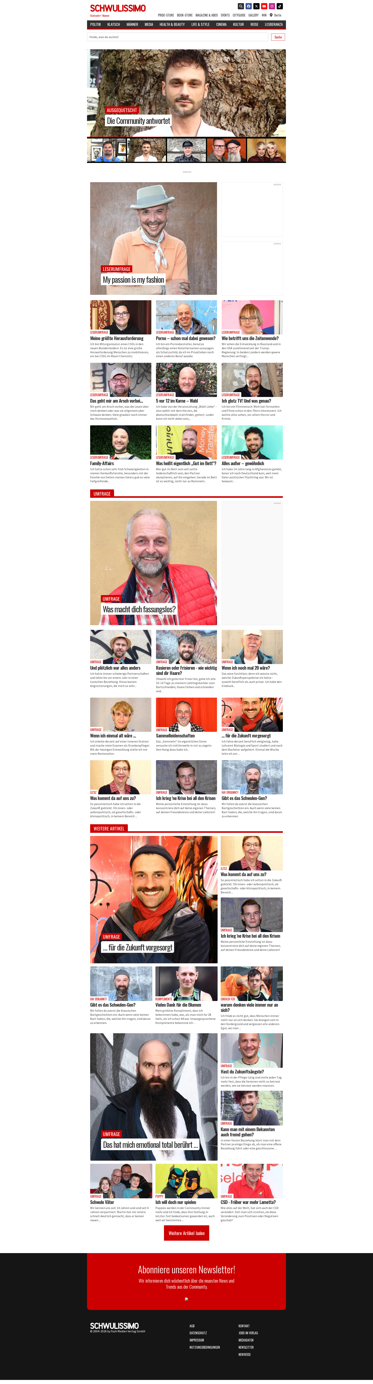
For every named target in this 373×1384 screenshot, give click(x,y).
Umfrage (115, 109)
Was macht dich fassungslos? (139, 609)
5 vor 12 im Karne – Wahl (177, 400)
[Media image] (120, 317)
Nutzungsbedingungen (205, 1347)
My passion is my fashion (133, 279)
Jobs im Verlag (248, 1333)
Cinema (221, 24)
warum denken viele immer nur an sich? (249, 1007)
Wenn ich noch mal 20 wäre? (246, 667)
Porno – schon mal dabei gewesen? (185, 337)
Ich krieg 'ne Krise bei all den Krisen (185, 797)
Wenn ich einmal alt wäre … (113, 735)
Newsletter (246, 1347)
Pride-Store (166, 15)
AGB (192, 1326)
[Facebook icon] (248, 6)
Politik (95, 24)
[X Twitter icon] (256, 6)
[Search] (240, 6)
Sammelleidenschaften (175, 735)
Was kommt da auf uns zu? (113, 797)
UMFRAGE (111, 1133)
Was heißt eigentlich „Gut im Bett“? (186, 463)
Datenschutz (198, 1333)
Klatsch (113, 24)
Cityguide (239, 15)
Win (264, 15)
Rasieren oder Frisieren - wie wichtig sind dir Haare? (186, 670)
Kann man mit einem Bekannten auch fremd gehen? (248, 1131)
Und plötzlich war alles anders (115, 667)
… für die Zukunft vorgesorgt (246, 735)
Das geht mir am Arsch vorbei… (116, 400)
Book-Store (185, 15)
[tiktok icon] (279, 6)
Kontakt (244, 1326)
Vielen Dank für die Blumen (178, 1004)
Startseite (95, 15)
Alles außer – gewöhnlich (243, 463)
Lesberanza (274, 24)
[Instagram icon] (271, 6)
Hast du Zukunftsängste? (242, 1071)
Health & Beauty (172, 24)
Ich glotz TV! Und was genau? (246, 400)
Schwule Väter (102, 1201)
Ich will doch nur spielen (175, 1201)
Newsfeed (245, 1354)
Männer (105, 15)
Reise (254, 24)
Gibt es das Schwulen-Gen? (244, 797)
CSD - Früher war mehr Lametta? (248, 1201)
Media (149, 24)
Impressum (197, 1340)
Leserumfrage (116, 268)
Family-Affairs (102, 463)
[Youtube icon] (263, 6)
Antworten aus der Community (144, 120)
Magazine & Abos (207, 15)
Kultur (238, 24)
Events (225, 15)
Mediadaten (246, 1340)
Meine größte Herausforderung (116, 337)
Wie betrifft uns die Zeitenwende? (250, 337)
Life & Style (201, 24)
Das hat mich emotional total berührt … (150, 1144)
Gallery (253, 15)
